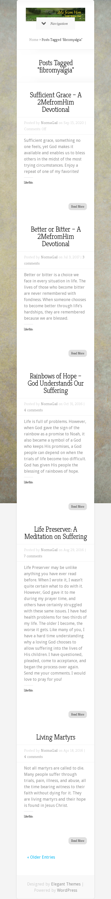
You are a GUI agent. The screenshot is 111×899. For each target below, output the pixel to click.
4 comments (33, 409)
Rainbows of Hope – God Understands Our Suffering (56, 383)
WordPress (67, 890)
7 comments (33, 555)
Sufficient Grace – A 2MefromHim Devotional (55, 102)
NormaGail (49, 122)
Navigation (59, 23)
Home (33, 39)
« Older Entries (41, 857)
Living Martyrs (55, 737)
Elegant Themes (66, 884)
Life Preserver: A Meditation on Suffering (55, 533)
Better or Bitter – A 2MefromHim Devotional (56, 236)
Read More (77, 206)
